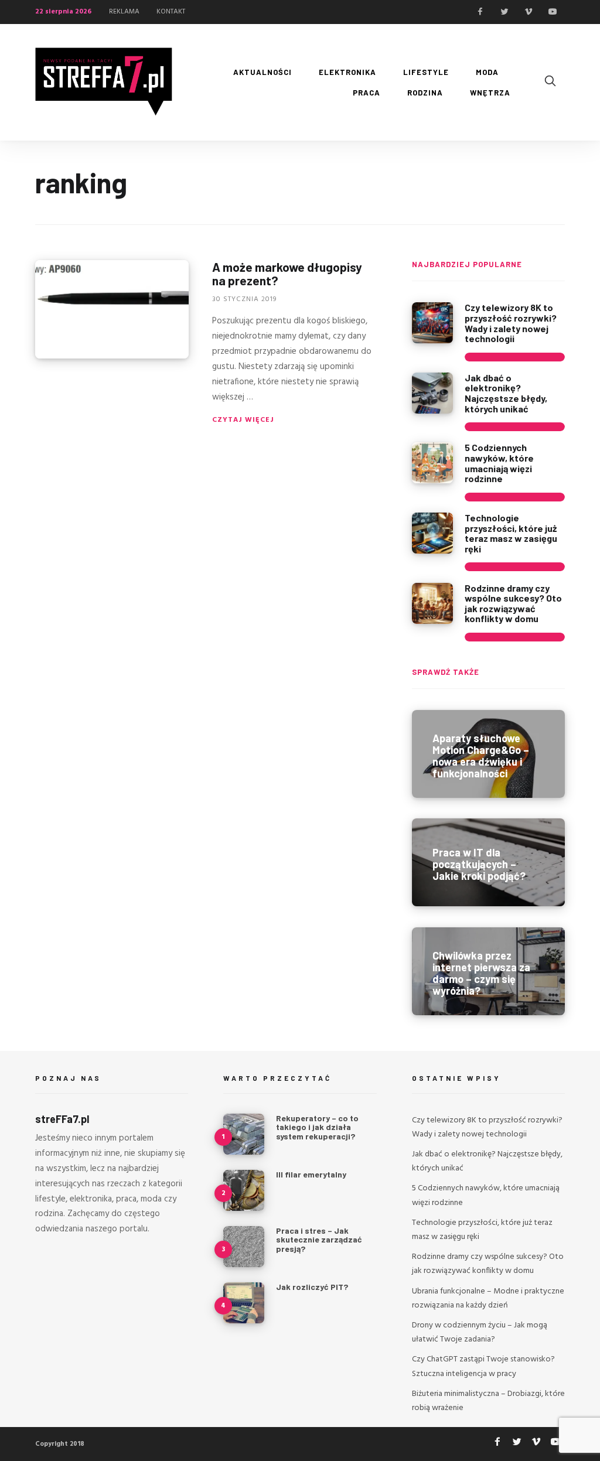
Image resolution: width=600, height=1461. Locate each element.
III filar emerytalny (311, 1174)
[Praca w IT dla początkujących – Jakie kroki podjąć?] (488, 862)
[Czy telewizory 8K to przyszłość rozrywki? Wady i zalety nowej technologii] (432, 322)
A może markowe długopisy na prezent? (287, 274)
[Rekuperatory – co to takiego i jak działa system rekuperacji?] (243, 1134)
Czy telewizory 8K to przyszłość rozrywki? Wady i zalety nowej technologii (511, 323)
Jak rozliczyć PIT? (312, 1287)
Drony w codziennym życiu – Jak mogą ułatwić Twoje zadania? (479, 1332)
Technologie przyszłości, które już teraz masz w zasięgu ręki (511, 533)
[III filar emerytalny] (243, 1190)
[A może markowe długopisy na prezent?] (112, 309)
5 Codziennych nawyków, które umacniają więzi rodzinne (499, 463)
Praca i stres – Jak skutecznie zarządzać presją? (319, 1240)
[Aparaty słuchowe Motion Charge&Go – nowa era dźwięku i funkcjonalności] (488, 754)
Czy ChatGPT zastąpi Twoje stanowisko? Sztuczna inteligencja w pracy (483, 1366)
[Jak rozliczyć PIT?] (243, 1302)
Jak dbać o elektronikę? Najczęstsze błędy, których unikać (506, 393)
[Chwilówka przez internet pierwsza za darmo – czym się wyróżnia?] (488, 971)
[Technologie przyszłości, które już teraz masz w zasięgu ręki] (432, 533)
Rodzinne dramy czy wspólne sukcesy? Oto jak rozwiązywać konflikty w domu (513, 603)
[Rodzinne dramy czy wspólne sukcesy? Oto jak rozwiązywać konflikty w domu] (432, 603)
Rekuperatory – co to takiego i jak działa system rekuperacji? (317, 1127)
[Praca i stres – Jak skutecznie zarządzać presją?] (243, 1246)
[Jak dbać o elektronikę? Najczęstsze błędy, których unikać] (432, 393)
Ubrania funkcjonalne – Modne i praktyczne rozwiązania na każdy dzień (488, 1298)
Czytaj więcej (243, 420)
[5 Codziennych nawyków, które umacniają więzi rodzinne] (432, 462)
